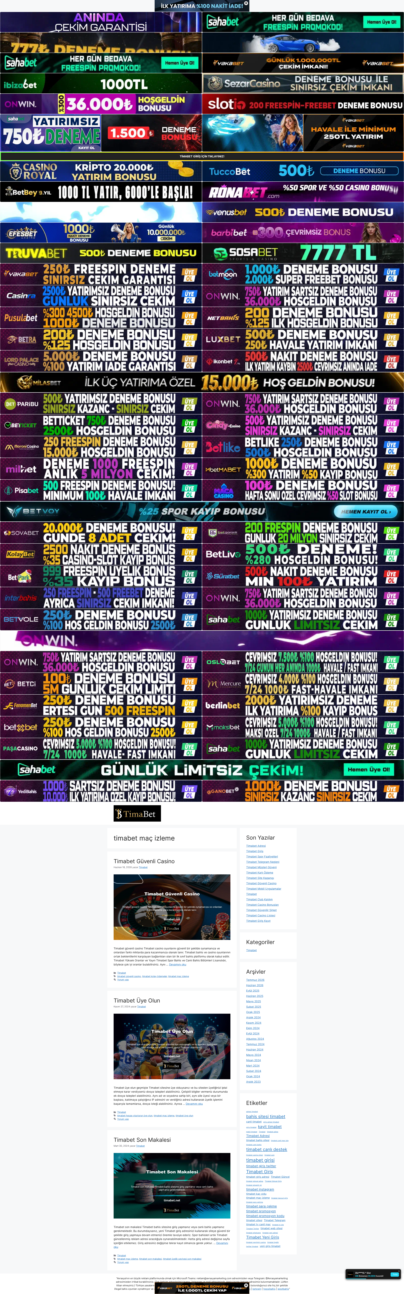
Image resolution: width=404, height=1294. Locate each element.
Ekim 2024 (253, 1028)
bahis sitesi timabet (265, 1116)
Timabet (121, 972)
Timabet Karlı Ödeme (259, 872)
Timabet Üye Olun (137, 1000)
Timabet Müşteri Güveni (261, 867)
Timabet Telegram (274, 1220)
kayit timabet (270, 1126)
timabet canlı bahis (253, 1145)
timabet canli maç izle (279, 1141)
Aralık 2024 (253, 1017)
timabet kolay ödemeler (154, 976)
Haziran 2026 (254, 985)
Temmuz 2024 (255, 1044)
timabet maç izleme (178, 976)
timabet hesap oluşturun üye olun (134, 1115)
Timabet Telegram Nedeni (262, 862)
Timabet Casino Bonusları (262, 904)
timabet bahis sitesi (257, 1140)
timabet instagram (260, 1189)
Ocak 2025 (253, 1012)
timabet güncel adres (254, 1181)
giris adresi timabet (271, 1122)
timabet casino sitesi (254, 1155)
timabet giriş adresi (257, 1176)
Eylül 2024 (252, 1033)
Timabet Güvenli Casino (144, 861)
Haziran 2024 (254, 1049)
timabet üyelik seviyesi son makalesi (182, 1258)
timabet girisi (260, 1160)
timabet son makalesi (150, 1258)
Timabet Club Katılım (259, 899)
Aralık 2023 (253, 1081)
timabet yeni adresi (270, 1233)
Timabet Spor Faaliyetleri (262, 856)
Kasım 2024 (253, 1022)
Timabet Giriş (254, 851)
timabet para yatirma (254, 1202)
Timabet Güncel (280, 1176)
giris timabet (251, 1127)
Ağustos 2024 (255, 1038)
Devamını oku (177, 964)
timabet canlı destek (266, 1149)
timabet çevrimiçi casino (256, 1242)
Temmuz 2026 (255, 980)
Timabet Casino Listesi (260, 915)
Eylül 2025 (252, 990)
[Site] (101, 274)
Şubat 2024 (253, 1071)
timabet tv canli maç (258, 1224)
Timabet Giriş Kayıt (258, 920)
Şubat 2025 (253, 1006)
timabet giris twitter (261, 1166)
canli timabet (254, 1121)
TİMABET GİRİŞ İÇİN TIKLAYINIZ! (202, 156)
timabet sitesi (254, 1220)
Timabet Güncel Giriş (273, 1181)
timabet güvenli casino (129, 976)
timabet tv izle (278, 1225)
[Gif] (202, 382)
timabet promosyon (261, 1211)
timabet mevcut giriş (279, 1198)
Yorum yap (123, 979)
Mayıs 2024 (253, 1055)
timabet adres (272, 1132)
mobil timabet (251, 1132)
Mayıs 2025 (253, 1001)
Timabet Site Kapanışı (260, 878)
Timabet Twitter (252, 1229)
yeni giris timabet (270, 1246)
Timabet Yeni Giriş (262, 1237)
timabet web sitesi (271, 1228)
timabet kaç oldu (256, 1193)
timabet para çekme (261, 1206)
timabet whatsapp (253, 1233)
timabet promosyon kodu (265, 1216)
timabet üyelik (273, 1242)
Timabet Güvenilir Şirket (261, 910)
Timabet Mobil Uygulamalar (263, 888)
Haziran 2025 (254, 996)
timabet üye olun (184, 1115)
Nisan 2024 (253, 1060)
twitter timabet (252, 1246)
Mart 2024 (253, 1065)
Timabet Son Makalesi (142, 1139)
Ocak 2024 (253, 1076)
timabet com (269, 1155)
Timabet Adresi (256, 845)
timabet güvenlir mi (254, 1185)
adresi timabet (252, 1112)
